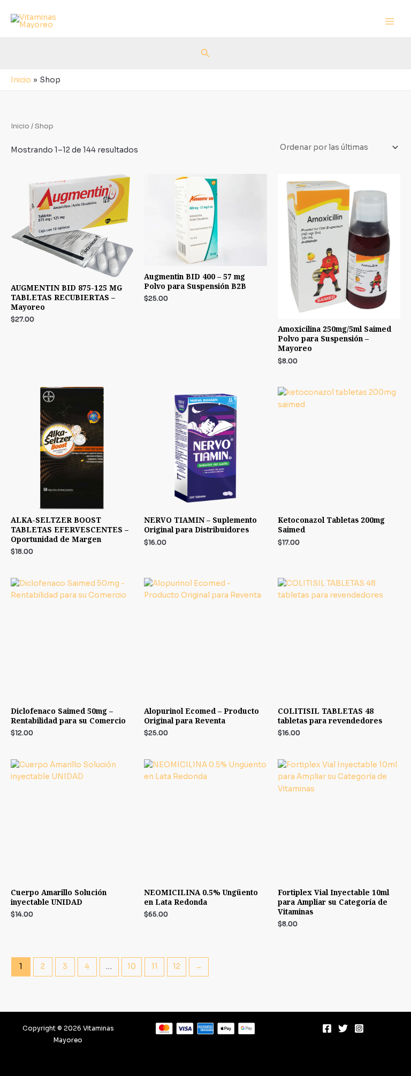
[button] (205, 53)
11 (154, 966)
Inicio (20, 126)
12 (176, 966)
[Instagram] (359, 1028)
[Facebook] (327, 1028)
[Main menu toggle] (389, 21)
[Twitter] (343, 1028)
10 (131, 966)
